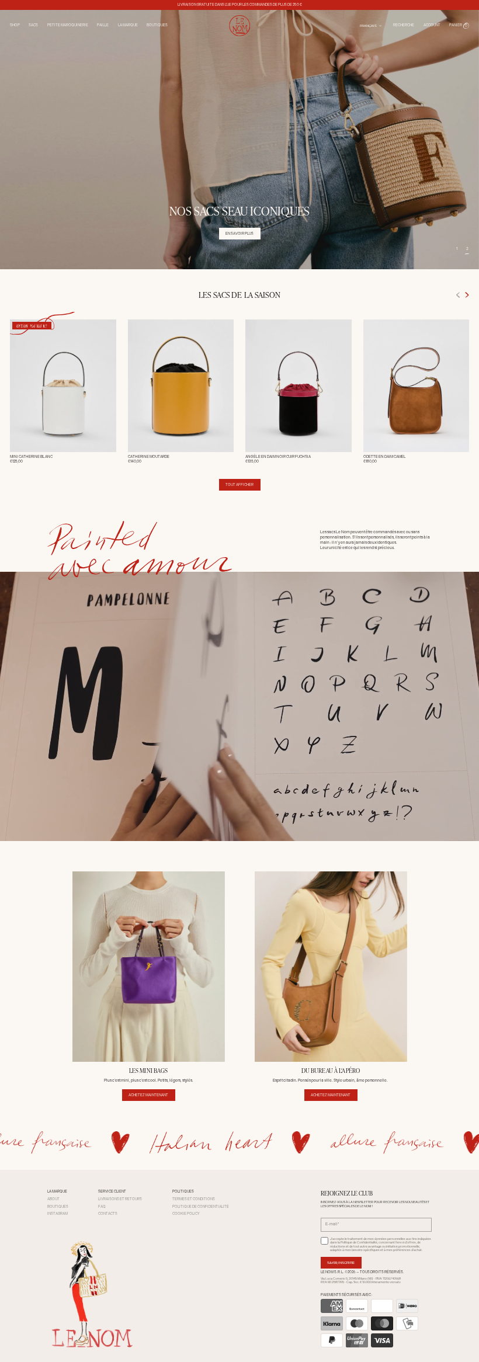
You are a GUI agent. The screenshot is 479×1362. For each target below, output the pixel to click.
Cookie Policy (186, 1213)
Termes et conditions (193, 1199)
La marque (128, 25)
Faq (102, 1206)
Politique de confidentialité (200, 1206)
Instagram (57, 1213)
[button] (459, 26)
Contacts (107, 1213)
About (53, 1199)
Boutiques (157, 25)
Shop (15, 25)
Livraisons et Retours (120, 1199)
